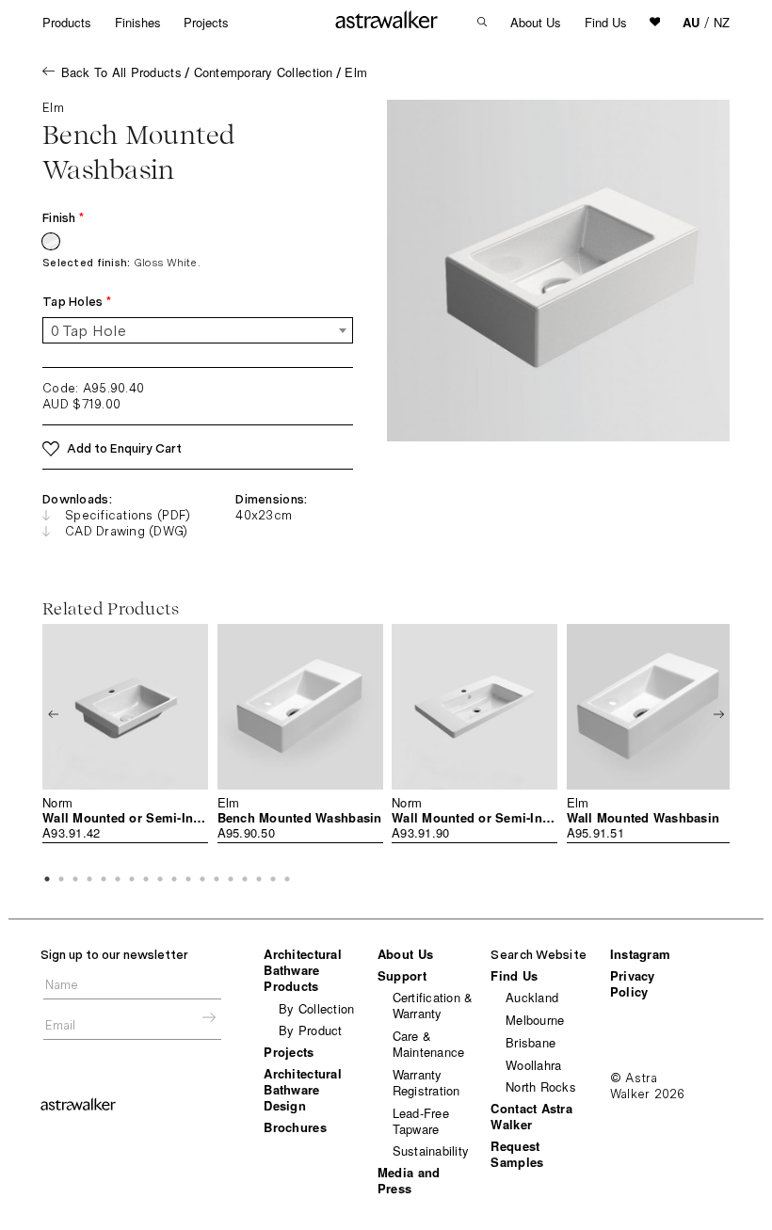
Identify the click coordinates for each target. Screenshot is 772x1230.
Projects (206, 22)
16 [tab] (259, 879)
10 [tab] (174, 879)
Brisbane (530, 1042)
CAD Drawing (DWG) (126, 531)
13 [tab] (216, 879)
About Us (535, 22)
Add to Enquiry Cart (124, 448)
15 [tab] (244, 879)
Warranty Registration (426, 1082)
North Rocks (541, 1086)
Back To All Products (121, 72)
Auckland (532, 997)
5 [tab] (103, 879)
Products (66, 22)
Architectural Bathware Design (302, 1089)
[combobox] (197, 330)
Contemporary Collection (263, 72)
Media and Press (409, 1180)
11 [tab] (188, 879)
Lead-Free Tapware (421, 1121)
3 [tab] (75, 879)
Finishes (138, 22)
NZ (722, 22)
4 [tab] (89, 879)
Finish (63, 218)
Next (719, 714)
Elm (356, 72)
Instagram (640, 954)
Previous (53, 714)
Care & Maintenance (429, 1044)
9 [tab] (160, 879)
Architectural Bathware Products (302, 970)
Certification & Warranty (433, 1005)
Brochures (295, 1127)
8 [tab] (146, 879)
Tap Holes (76, 302)
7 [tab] (132, 879)
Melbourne (535, 1020)
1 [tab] (47, 879)
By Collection (316, 1008)
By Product (311, 1030)
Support (402, 975)
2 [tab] (61, 879)
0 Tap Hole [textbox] (88, 331)
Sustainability (431, 1150)
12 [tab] (202, 879)
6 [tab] (117, 879)
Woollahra (533, 1065)
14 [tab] (230, 879)
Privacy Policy (632, 983)
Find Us (606, 22)
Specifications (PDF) (127, 515)
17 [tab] (273, 879)
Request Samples (517, 1154)
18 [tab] (287, 879)
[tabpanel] (125, 734)
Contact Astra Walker (531, 1116)
